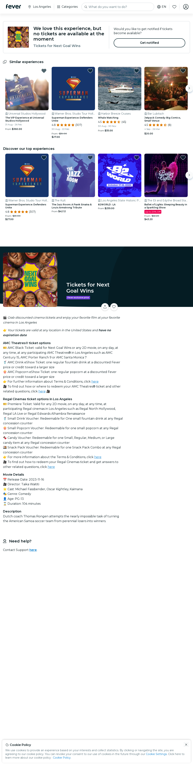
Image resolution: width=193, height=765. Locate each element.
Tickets (159, 304)
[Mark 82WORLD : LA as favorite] (136, 157)
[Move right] (189, 88)
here (95, 381)
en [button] (164, 6)
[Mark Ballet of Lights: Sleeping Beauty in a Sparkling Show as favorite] (183, 157)
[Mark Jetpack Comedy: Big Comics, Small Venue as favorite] (183, 70)
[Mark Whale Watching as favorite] (136, 70)
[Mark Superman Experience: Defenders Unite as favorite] (90, 70)
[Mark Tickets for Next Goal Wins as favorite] (114, 307)
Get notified (149, 43)
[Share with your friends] (105, 307)
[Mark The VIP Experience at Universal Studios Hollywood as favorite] (43, 70)
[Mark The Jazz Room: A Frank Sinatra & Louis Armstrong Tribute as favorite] (90, 157)
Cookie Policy (62, 757)
